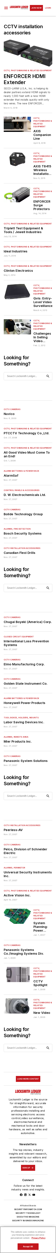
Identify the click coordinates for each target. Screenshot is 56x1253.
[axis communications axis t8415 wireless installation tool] (17, 159)
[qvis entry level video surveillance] (17, 291)
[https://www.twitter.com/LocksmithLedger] (29, 1194)
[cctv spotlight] (17, 974)
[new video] (17, 1006)
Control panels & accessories (22, 490)
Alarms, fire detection (17, 529)
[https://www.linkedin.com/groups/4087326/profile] (25, 1194)
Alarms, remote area (16, 737)
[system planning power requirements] (17, 916)
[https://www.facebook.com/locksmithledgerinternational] (21, 1194)
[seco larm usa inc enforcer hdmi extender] (28, 53)
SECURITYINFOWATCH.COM (28, 1209)
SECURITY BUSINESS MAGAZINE (28, 1220)
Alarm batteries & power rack (21, 471)
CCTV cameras (12, 409)
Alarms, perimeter (14, 868)
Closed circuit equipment (19, 636)
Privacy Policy (38, 1238)
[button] (6, 8)
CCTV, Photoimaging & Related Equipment (28, 70)
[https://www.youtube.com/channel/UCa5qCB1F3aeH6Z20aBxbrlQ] (33, 1194)
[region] (28, 1240)
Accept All (28, 1246)
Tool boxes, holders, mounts (21, 717)
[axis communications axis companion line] (17, 124)
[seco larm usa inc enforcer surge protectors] (17, 194)
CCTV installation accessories (22, 548)
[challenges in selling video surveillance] (17, 326)
